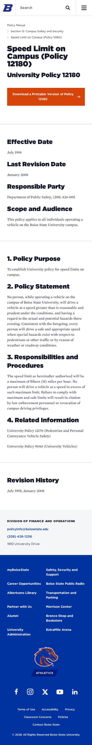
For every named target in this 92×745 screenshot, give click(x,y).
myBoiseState (18, 570)
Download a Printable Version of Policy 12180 (43, 96)
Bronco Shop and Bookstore (59, 618)
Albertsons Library (21, 593)
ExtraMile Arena (58, 629)
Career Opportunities (24, 583)
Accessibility (50, 709)
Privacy (70, 709)
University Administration (19, 632)
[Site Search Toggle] (68, 8)
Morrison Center (59, 606)
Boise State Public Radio (65, 583)
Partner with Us (19, 606)
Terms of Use (26, 709)
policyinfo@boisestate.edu (27, 529)
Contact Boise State (46, 724)
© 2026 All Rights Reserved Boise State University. (46, 734)
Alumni (12, 616)
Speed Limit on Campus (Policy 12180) (36, 37)
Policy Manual (16, 25)
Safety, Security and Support (61, 572)
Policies (63, 717)
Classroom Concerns (37, 717)
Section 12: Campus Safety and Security (37, 31)
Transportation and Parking (61, 595)
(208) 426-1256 (19, 536)
